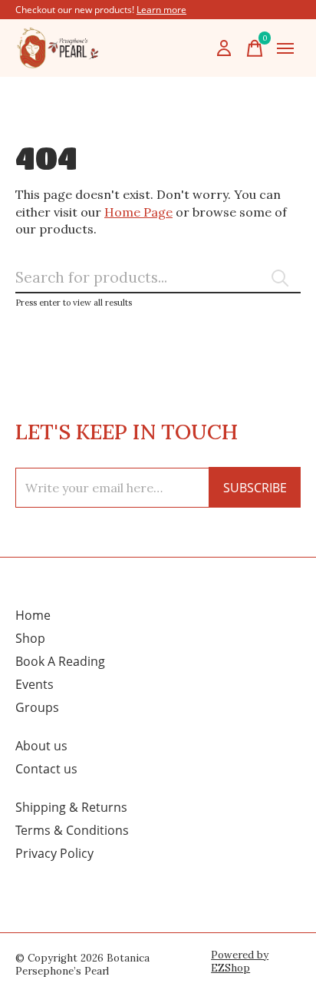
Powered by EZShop (239, 961)
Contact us (46, 768)
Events (34, 684)
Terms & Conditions (72, 830)
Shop (30, 638)
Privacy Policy (54, 853)
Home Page (138, 212)
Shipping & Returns (71, 807)
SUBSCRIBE (255, 487)
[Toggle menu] (285, 48)
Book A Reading (60, 661)
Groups (37, 707)
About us (41, 745)
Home (33, 615)
